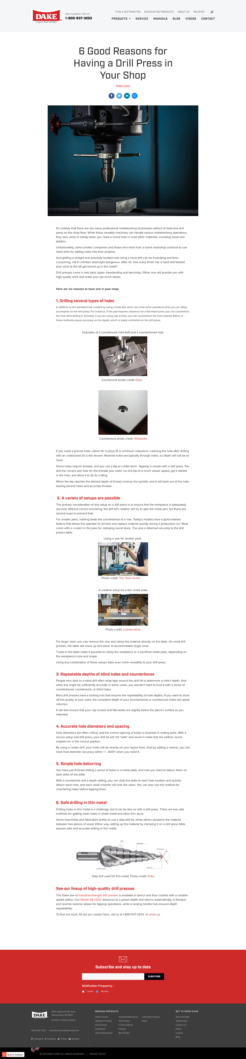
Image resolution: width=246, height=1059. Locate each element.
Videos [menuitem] (190, 19)
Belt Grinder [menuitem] (124, 1033)
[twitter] (119, 96)
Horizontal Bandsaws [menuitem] (128, 1017)
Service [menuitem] (142, 19)
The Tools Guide (129, 578)
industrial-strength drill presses (98, 895)
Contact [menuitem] (208, 19)
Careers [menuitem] (179, 1033)
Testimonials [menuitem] (181, 1021)
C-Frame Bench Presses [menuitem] (125, 1027)
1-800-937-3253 (78, 18)
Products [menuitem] (120, 19)
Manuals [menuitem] (160, 19)
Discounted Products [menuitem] (159, 11)
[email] (135, 96)
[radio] (89, 991)
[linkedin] (127, 96)
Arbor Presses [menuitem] (101, 1017)
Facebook (51, 1039)
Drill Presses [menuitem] (101, 1025)
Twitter (64, 1039)
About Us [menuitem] (184, 11)
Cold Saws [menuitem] (100, 1029)
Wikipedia (140, 438)
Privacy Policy (98, 1054)
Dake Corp (123, 85)
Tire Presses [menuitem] (124, 1021)
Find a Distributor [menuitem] (128, 11)
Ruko (138, 380)
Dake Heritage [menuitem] (182, 1017)
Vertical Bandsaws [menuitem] (103, 1033)
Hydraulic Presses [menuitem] (103, 1021)
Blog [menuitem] (176, 19)
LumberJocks (132, 629)
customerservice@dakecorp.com (64, 1030)
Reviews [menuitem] (199, 11)
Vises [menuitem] (144, 1021)
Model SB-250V (91, 899)
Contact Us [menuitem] (181, 1025)
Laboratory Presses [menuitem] (151, 1017)
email (152, 914)
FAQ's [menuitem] (179, 1029)
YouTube (75, 1039)
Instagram (38, 1039)
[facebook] (111, 96)
